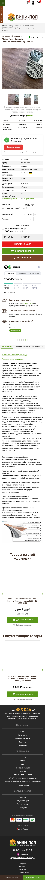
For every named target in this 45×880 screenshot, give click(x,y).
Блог (22, 764)
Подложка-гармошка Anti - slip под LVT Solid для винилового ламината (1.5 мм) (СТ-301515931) (22, 678)
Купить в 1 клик (23, 258)
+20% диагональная (13, 231)
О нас (22, 731)
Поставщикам (22, 804)
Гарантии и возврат (22, 739)
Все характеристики (9, 199)
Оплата (22, 761)
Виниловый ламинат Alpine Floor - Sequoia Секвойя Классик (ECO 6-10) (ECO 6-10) (22, 601)
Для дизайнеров (22, 801)
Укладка (22, 771)
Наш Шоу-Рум (15, 330)
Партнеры (22, 745)
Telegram (22, 864)
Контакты (22, 742)
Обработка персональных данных (23, 778)
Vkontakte (22, 867)
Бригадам (22, 808)
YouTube (22, 870)
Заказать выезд (13, 147)
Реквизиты (22, 735)
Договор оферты (22, 785)
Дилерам (22, 797)
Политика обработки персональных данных (22, 782)
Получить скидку (22, 244)
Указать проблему (2, 13)
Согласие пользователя (22, 775)
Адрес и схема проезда (23, 857)
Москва (31, 116)
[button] (17, 340)
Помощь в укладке (22, 768)
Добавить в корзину (24, 251)
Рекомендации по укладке (13, 359)
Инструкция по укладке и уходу (14, 355)
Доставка (22, 757)
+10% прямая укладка (14, 229)
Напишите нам (27, 304)
